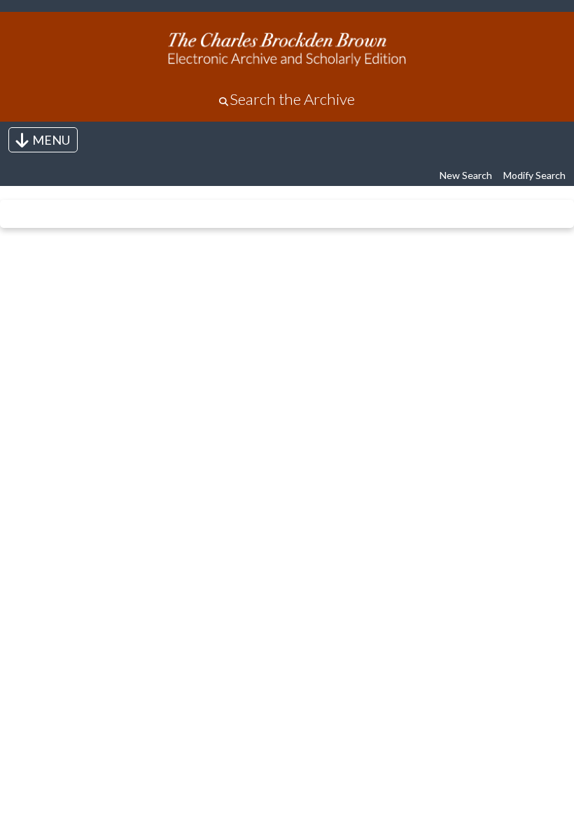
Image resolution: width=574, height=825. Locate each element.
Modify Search (534, 175)
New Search (466, 175)
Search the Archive (292, 98)
